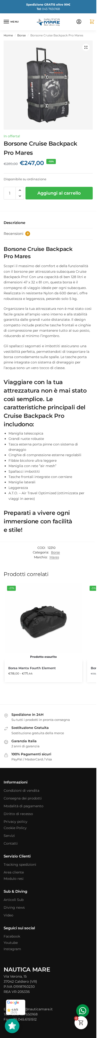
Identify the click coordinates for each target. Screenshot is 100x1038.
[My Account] (79, 22)
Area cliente (14, 872)
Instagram (12, 949)
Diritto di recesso (18, 814)
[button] (90, 21)
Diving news (14, 907)
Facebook (12, 936)
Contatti (11, 843)
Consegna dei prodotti (23, 798)
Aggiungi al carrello (59, 193)
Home (8, 35)
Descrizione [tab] (14, 222)
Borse (21, 35)
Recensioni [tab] (16, 233)
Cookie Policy (15, 828)
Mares (54, 557)
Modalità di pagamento (23, 806)
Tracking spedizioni (20, 864)
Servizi (9, 835)
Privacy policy (15, 821)
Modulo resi (14, 878)
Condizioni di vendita (21, 790)
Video (8, 915)
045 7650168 (48, 9)
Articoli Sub (14, 900)
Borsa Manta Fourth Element (32, 668)
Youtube (11, 942)
